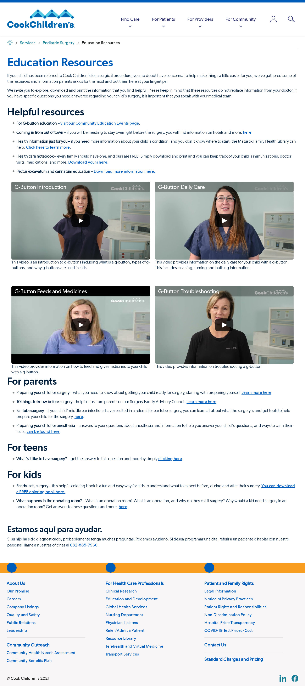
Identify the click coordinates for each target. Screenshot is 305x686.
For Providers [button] (200, 19)
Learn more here (256, 392)
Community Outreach (28, 644)
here (247, 132)
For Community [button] (241, 19)
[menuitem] (130, 19)
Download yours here (87, 162)
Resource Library (121, 638)
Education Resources (60, 62)
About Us (16, 583)
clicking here (170, 458)
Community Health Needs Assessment (41, 652)
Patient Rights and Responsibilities (235, 606)
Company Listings (23, 606)
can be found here (43, 431)
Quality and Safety (23, 614)
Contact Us (215, 644)
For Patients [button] (163, 19)
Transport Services (122, 654)
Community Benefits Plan (29, 660)
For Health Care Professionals (135, 583)
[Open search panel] (291, 19)
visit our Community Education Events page (99, 123)
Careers (14, 598)
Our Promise (18, 591)
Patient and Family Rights (229, 583)
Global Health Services (126, 606)
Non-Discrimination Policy (228, 614)
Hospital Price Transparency (229, 622)
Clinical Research (121, 591)
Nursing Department (124, 614)
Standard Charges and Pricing (233, 659)
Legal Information (220, 591)
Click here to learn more (48, 147)
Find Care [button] (130, 19)
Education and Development (132, 598)
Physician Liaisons (122, 622)
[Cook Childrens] (39, 19)
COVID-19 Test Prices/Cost (228, 630)
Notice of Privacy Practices (228, 598)
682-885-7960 (84, 545)
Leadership (17, 630)
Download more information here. (124, 171)
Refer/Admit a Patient (125, 630)
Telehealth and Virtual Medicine (134, 646)
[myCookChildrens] (273, 19)
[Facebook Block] (295, 678)
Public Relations (21, 622)
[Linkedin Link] (283, 678)
